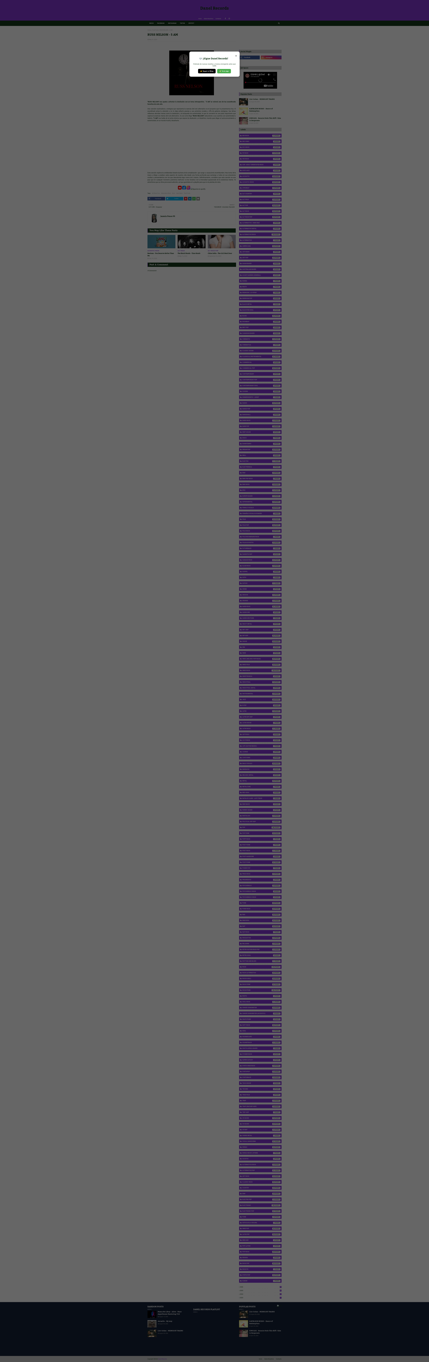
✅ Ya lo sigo (224, 71)
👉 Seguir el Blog (206, 71)
